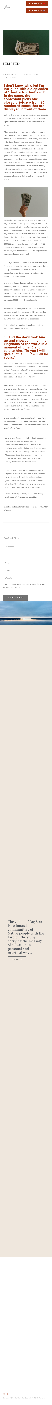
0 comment (11, 77)
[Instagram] (4, 1394)
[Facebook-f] (7, 1394)
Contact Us (17, 959)
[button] (26, 18)
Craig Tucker (32, 74)
